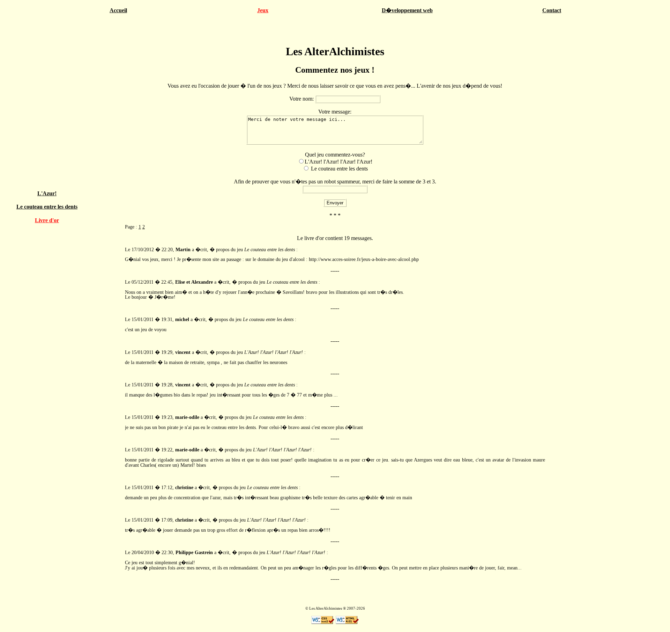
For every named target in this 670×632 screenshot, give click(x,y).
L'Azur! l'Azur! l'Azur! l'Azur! (338, 162)
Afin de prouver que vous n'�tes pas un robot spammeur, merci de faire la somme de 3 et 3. (335, 181)
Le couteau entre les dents (46, 207)
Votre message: (334, 112)
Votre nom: (302, 99)
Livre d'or (47, 220)
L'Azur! (47, 193)
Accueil (118, 10)
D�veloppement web (407, 10)
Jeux (262, 10)
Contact (551, 10)
